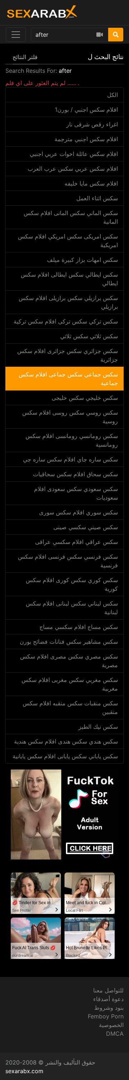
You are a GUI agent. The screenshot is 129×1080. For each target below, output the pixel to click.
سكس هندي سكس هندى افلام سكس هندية (66, 741)
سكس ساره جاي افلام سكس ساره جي (70, 459)
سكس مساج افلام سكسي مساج (78, 626)
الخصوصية (111, 1024)
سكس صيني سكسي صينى (85, 527)
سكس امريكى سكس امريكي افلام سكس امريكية (68, 241)
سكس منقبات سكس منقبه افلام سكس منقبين (70, 707)
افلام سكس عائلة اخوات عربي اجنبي (74, 153)
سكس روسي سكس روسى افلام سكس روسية (70, 417)
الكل (112, 94)
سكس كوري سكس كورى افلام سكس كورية (72, 584)
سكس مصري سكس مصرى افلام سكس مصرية (69, 661)
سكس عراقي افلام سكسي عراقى (76, 541)
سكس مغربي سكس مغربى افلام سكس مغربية (70, 684)
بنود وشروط (109, 1007)
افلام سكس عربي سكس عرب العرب (73, 168)
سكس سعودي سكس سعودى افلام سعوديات (76, 493)
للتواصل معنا (108, 990)
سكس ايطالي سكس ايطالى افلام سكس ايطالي (69, 279)
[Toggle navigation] (16, 34)
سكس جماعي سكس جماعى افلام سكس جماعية (68, 379)
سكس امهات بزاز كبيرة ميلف (82, 259)
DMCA (115, 1033)
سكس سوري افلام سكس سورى (78, 512)
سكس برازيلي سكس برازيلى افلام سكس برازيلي (68, 302)
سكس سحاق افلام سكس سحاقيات (75, 474)
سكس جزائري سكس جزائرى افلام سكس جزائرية (67, 355)
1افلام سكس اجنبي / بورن (86, 109)
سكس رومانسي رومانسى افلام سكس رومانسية (71, 440)
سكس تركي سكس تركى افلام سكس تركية (66, 321)
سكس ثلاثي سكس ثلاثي (89, 336)
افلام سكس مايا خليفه (91, 183)
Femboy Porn (106, 1016)
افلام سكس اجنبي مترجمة (86, 139)
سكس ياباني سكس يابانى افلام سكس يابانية (65, 756)
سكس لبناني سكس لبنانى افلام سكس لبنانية (72, 608)
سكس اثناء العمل (97, 198)
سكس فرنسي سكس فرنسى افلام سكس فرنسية (68, 561)
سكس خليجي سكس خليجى (85, 397)
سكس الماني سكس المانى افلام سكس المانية (71, 217)
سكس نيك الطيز (98, 726)
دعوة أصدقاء (108, 999)
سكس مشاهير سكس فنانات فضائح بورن (69, 641)
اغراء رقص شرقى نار (92, 124)
